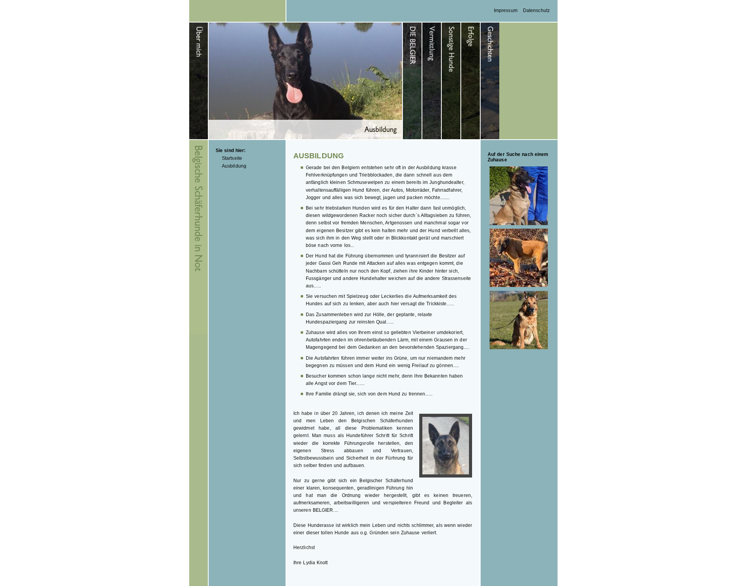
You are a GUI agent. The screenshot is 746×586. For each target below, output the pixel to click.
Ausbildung (234, 166)
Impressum (506, 10)
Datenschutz (536, 10)
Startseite (232, 158)
